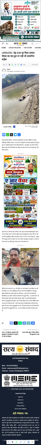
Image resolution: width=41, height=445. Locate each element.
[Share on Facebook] (6, 64)
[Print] (21, 64)
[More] (24, 64)
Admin (8, 69)
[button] (3, 43)
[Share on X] (9, 64)
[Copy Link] (18, 64)
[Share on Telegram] (15, 64)
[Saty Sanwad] (20, 44)
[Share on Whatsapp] (12, 64)
